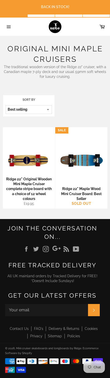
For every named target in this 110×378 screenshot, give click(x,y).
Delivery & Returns (64, 329)
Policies (73, 336)
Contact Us (19, 329)
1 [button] (14, 15)
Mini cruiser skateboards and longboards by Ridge (48, 348)
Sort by (29, 99)
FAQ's (38, 329)
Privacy (36, 336)
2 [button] (41, 15)
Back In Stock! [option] (55, 7)
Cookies (91, 329)
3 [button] (69, 15)
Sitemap (55, 336)
